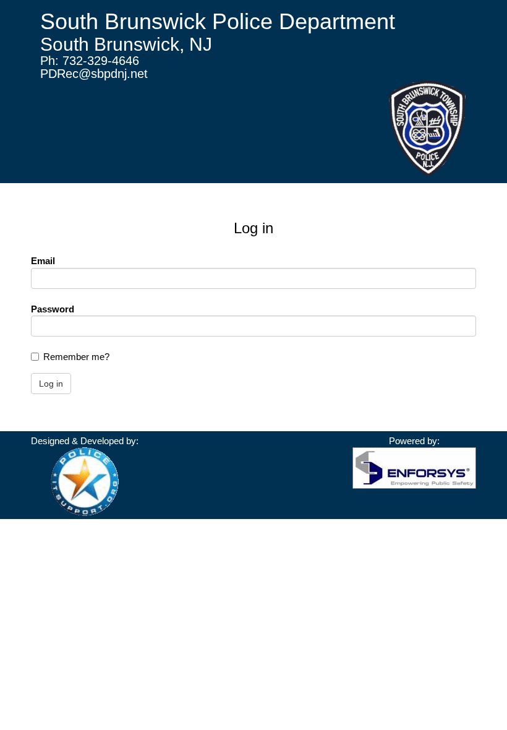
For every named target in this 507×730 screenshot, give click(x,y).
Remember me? (76, 356)
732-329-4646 (100, 60)
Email (43, 261)
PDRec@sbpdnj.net (94, 73)
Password (52, 309)
